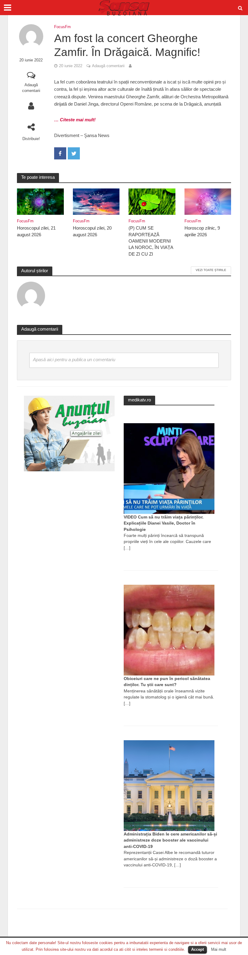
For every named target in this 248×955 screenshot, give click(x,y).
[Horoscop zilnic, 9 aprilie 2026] (207, 201)
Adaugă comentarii (31, 88)
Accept (197, 949)
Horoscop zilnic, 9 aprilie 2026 (202, 231)
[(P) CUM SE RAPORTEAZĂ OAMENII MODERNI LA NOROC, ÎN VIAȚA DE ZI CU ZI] (152, 201)
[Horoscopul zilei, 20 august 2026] (96, 201)
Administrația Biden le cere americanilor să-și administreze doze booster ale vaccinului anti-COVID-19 (170, 840)
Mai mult (218, 949)
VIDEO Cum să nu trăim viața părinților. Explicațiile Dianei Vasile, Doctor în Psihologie (164, 523)
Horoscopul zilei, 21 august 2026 (36, 231)
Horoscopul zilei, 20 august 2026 (92, 231)
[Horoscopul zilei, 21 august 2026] (40, 201)
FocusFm (62, 27)
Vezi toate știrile (211, 270)
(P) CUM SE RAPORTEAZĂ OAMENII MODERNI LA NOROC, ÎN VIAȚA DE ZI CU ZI (151, 241)
